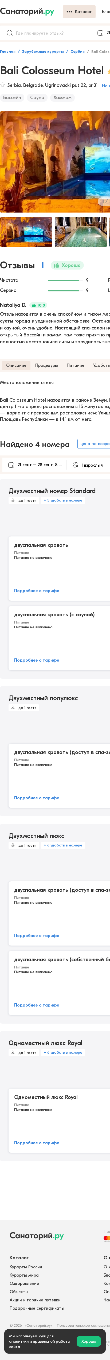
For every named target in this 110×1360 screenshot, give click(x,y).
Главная (7, 51)
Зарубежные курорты (43, 51)
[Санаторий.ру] (31, 12)
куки (42, 1336)
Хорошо (88, 1341)
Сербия (77, 51)
